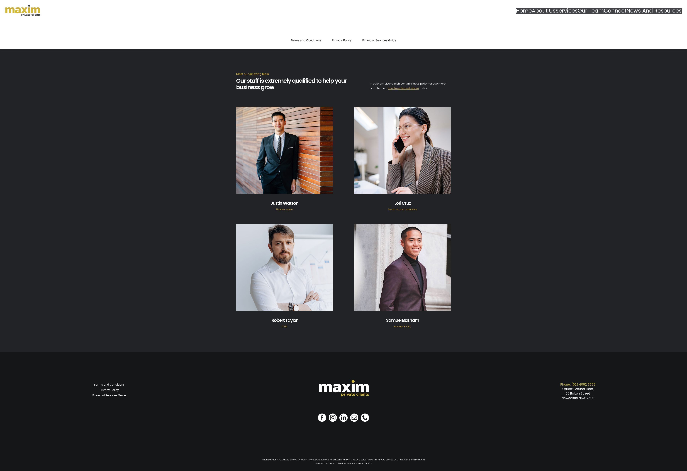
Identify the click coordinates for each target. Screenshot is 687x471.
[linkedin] (343, 417)
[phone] (364, 417)
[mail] (354, 417)
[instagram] (332, 417)
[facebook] (322, 417)
